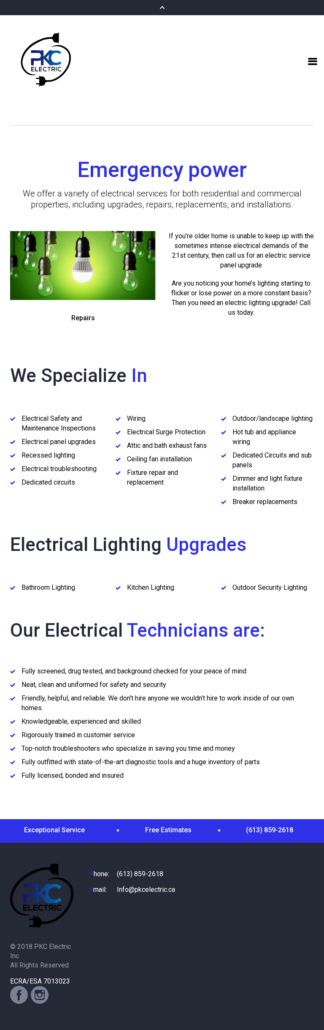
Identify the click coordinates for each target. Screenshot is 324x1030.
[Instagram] (40, 995)
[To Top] (307, 1006)
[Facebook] (19, 995)
